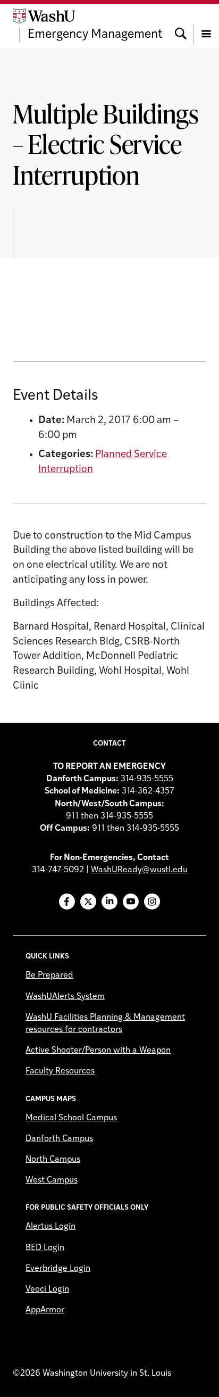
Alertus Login (50, 1226)
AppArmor (45, 1310)
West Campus (52, 1180)
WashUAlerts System (65, 997)
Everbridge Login (58, 1268)
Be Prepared (49, 975)
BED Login (45, 1248)
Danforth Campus (59, 1139)
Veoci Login (47, 1289)
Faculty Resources (60, 1071)
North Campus (53, 1159)
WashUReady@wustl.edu (139, 870)
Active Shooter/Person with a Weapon (98, 1050)
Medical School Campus (71, 1118)
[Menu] (206, 25)
